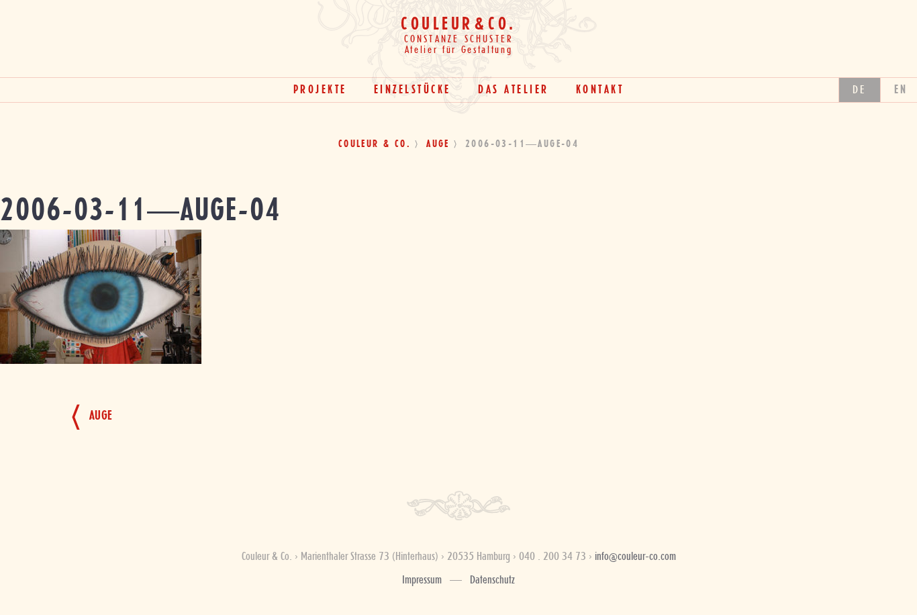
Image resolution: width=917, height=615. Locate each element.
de (860, 90)
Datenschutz (492, 580)
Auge (438, 144)
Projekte (320, 90)
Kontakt (600, 90)
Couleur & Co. (374, 144)
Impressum (422, 580)
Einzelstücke (412, 90)
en (901, 90)
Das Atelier (513, 90)
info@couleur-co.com (635, 557)
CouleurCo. (458, 24)
